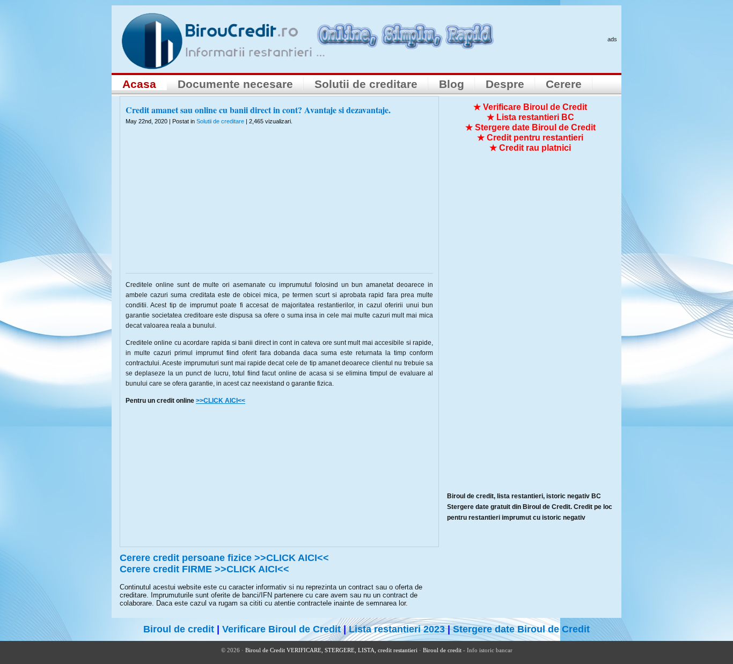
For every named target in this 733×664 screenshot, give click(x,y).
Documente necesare (235, 84)
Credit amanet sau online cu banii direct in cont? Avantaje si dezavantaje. (258, 110)
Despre (505, 84)
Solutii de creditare (365, 84)
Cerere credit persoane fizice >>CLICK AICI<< (224, 557)
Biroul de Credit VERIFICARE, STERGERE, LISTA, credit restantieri (331, 650)
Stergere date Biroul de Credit (521, 629)
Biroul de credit (178, 629)
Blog (451, 84)
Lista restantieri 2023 (397, 629)
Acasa (139, 84)
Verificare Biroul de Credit (281, 629)
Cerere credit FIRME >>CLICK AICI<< (204, 569)
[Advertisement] (279, 206)
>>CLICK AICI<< (220, 400)
